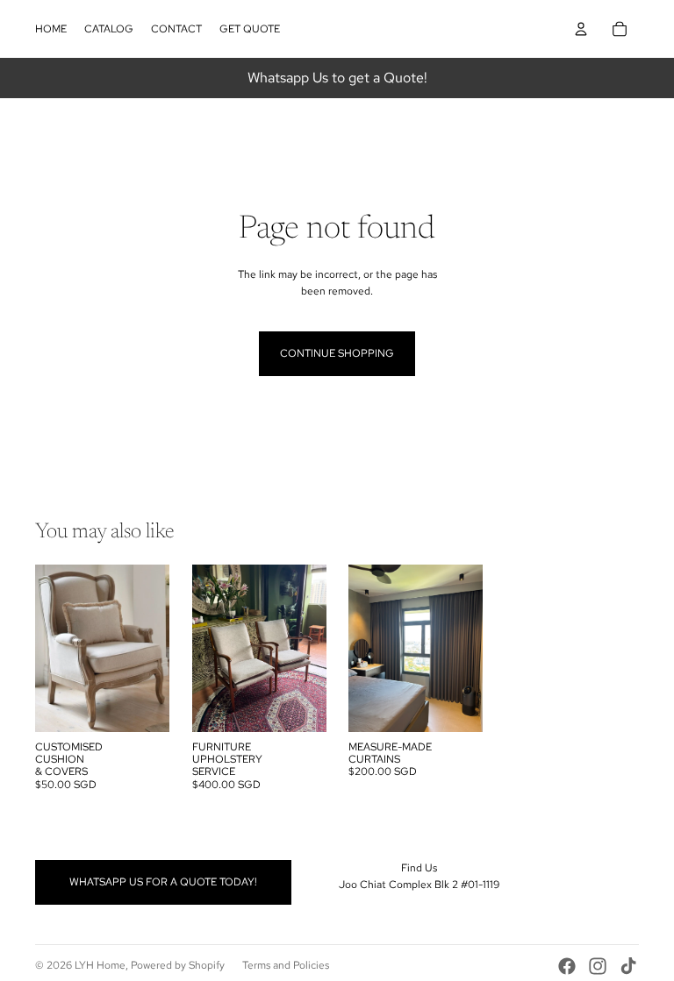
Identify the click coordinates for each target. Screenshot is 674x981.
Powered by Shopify (178, 965)
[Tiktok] (628, 966)
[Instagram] (597, 966)
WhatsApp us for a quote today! (163, 882)
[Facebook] (566, 966)
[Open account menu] (581, 29)
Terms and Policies (285, 965)
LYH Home (100, 965)
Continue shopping (337, 353)
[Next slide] (154, 648)
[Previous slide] (48, 648)
